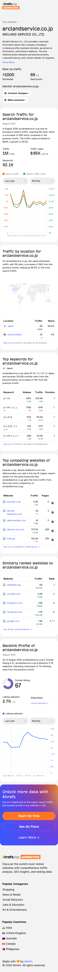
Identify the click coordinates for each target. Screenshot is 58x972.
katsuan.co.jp (14, 501)
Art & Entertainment (14, 909)
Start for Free (29, 816)
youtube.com (14, 593)
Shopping (8, 889)
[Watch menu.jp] (53, 540)
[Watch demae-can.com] (53, 531)
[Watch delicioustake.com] (53, 522)
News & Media (11, 894)
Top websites (9, 21)
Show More (8, 62)
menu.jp (11, 538)
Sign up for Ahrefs (12, 343)
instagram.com (14, 602)
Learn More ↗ (29, 837)
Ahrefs (28, 961)
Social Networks (12, 899)
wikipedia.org (14, 584)
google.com (13, 621)
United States (14, 334)
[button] (11, 751)
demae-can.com (15, 529)
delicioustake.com (16, 520)
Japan (10, 326)
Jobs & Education (13, 904)
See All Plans (29, 826)
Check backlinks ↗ (39, 703)
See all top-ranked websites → (17, 629)
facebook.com (14, 612)
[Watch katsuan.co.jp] (53, 503)
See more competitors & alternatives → (21, 547)
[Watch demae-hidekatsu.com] (53, 512)
